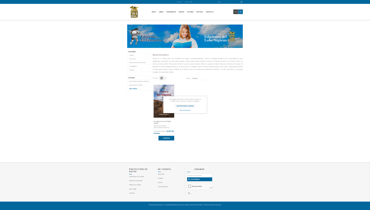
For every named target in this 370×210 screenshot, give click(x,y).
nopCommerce (160, 205)
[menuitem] (141, 176)
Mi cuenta (161, 174)
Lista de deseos (163, 186)
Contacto (132, 193)
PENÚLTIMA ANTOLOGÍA (137, 62)
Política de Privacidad (135, 181)
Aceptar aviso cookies (185, 106)
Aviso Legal (132, 189)
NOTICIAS (132, 59)
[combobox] (228, 1)
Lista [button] (165, 78)
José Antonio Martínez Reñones (139, 81)
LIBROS (131, 55)
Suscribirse (195, 179)
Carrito (160, 182)
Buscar (241, 1)
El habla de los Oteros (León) (162, 122)
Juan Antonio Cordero (136, 85)
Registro (179, 2)
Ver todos (133, 89)
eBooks (131, 70)
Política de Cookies (135, 185)
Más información (185, 110)
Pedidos (160, 178)
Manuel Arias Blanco (160, 126)
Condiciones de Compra (136, 176)
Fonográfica (133, 66)
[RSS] (189, 193)
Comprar (166, 138)
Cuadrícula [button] (161, 78)
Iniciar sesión (188, 2)
